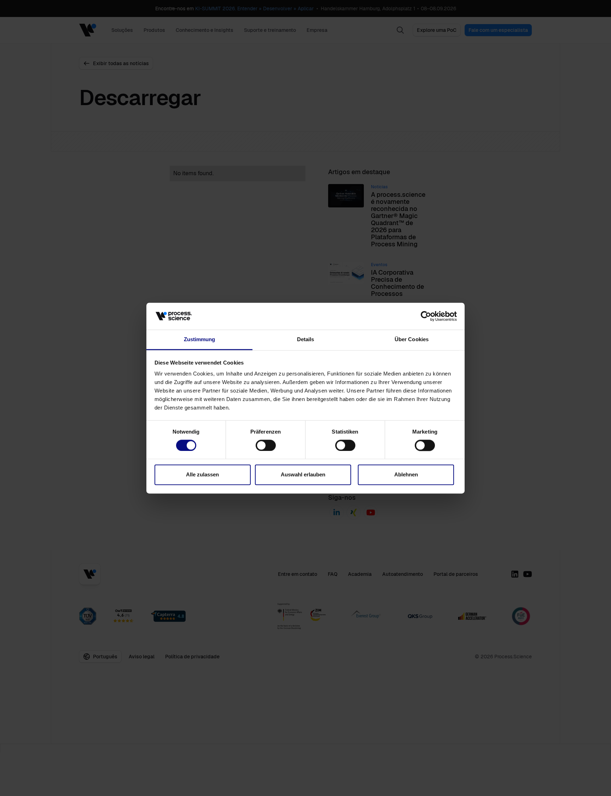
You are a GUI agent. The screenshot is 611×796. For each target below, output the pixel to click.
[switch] (266, 445)
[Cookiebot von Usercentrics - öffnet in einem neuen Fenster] (426, 316)
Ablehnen (406, 475)
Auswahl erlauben (303, 475)
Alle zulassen (202, 475)
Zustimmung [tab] (199, 340)
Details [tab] (305, 340)
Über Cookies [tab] (412, 340)
